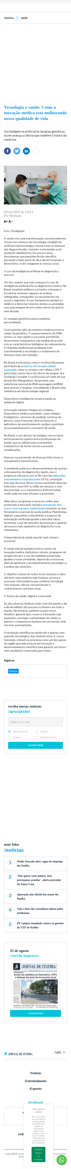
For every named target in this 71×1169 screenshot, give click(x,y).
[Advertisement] (35, 63)
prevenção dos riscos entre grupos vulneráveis (33, 506)
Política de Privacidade (38, 1141)
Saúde (24, 17)
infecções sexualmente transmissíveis (35, 477)
